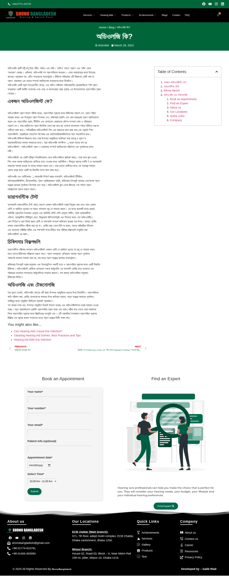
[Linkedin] (222, 4)
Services (87, 15)
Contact (176, 15)
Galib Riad (209, 569)
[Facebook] (203, 4)
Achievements (146, 15)
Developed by (190, 569)
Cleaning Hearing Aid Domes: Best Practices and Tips (47, 335)
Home (102, 27)
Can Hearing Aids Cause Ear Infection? (38, 331)
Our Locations (178, 111)
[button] (216, 71)
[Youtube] (210, 4)
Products (126, 15)
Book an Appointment (183, 99)
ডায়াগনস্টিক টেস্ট (171, 86)
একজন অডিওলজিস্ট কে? (175, 82)
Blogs (165, 15)
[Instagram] (216, 4)
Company (176, 120)
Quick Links (177, 116)
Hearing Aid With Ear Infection (32, 339)
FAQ (187, 15)
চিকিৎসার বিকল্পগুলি (172, 90)
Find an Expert (179, 103)
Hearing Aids (106, 15)
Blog (111, 27)
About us (175, 107)
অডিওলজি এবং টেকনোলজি (175, 94)
